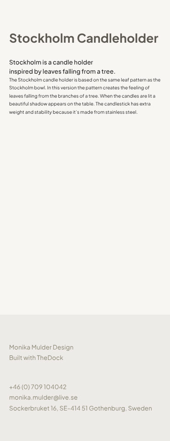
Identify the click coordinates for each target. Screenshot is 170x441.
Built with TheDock (36, 358)
